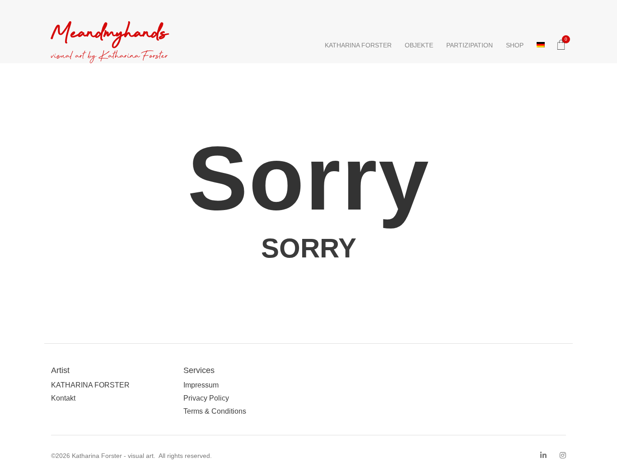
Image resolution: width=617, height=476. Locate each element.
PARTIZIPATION (469, 45)
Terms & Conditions (214, 411)
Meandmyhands (109, 34)
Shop (515, 45)
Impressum (201, 385)
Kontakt (63, 398)
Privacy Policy (206, 398)
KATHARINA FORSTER (358, 45)
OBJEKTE (419, 45)
